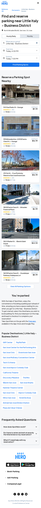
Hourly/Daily (11, 36)
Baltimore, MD (5, 10)
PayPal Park (21, 342)
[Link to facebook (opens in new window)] (15, 495)
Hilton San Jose (9, 398)
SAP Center (7, 342)
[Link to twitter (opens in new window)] (22, 495)
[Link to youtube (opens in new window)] (26, 495)
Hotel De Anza (25, 398)
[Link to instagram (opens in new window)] (18, 495)
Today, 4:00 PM (12, 51)
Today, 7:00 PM (12, 59)
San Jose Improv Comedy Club (15, 367)
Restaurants (16, 10)
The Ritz (26, 378)
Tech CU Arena (9, 362)
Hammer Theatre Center (13, 388)
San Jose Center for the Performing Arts (19, 347)
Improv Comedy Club (27, 393)
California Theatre (10, 372)
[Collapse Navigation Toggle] (38, 3)
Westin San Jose (9, 383)
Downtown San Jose (27, 352)
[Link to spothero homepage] (20, 456)
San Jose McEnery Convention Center (18, 357)
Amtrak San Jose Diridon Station (16, 403)
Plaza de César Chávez (12, 408)
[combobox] (20, 43)
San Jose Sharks (26, 383)
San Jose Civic (9, 352)
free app (32, 321)
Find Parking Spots (20, 65)
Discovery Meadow (11, 378)
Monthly (30, 36)
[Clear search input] (37, 43)
